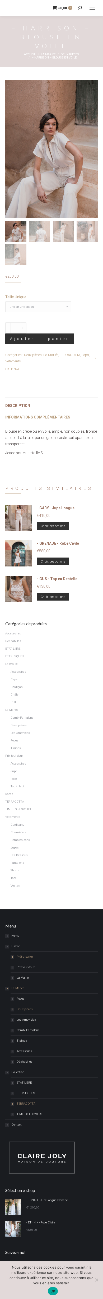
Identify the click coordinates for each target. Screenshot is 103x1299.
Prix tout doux (14, 755)
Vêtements (13, 361)
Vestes (15, 885)
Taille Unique (15, 297)
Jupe (14, 771)
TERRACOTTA (70, 355)
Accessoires (13, 633)
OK (52, 1291)
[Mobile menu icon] (92, 8)
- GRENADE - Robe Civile (58, 543)
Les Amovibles (20, 733)
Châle (14, 694)
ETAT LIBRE (12, 648)
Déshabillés (13, 641)
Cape (14, 679)
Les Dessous (19, 855)
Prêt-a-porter (25, 956)
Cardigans (17, 824)
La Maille (23, 977)
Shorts (15, 870)
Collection (17, 1072)
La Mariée (50, 355)
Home (15, 935)
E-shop (15, 946)
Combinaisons (20, 840)
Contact (16, 1124)
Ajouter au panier (39, 339)
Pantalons (17, 863)
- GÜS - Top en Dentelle (57, 579)
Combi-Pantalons (22, 717)
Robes (14, 740)
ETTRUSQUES (14, 656)
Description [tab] (17, 406)
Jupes (15, 847)
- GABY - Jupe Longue (55, 508)
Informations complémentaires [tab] (37, 417)
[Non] (96, 1279)
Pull (13, 702)
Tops (85, 355)
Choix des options (53, 526)
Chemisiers (18, 832)
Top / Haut (17, 786)
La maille (11, 664)
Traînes (16, 748)
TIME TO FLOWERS (18, 809)
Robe (14, 779)
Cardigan (17, 687)
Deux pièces (33, 355)
